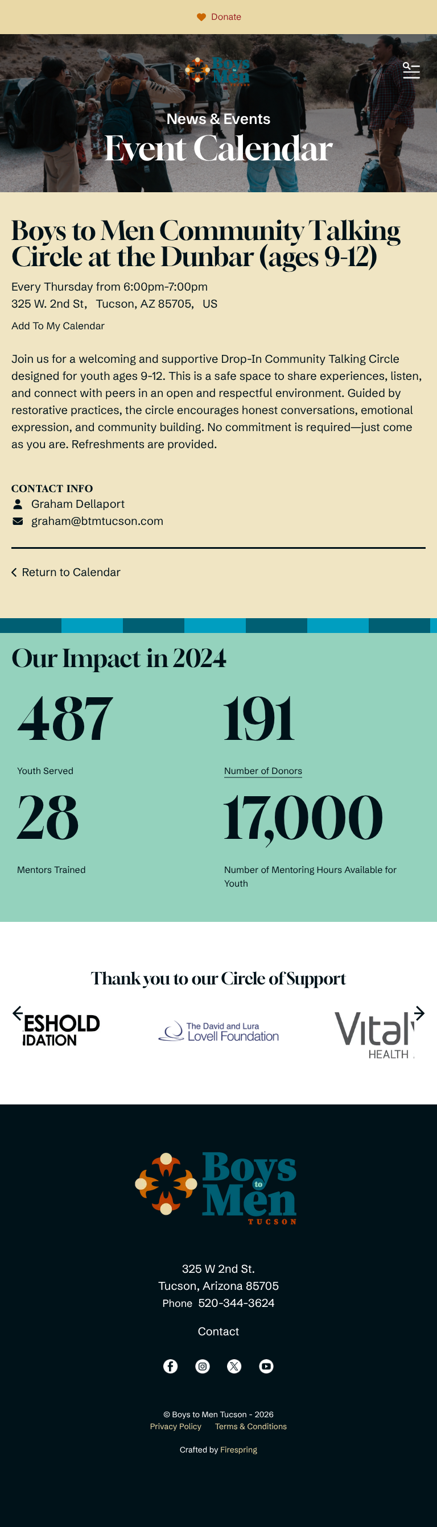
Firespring (238, 1450)
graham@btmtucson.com (97, 521)
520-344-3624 (236, 1303)
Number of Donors (263, 771)
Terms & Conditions (251, 1426)
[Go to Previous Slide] (20, 1013)
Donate (226, 17)
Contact (219, 1332)
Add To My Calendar (58, 326)
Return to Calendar (71, 572)
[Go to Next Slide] (417, 1013)
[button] (411, 71)
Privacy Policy (175, 1426)
